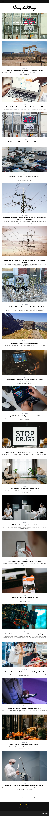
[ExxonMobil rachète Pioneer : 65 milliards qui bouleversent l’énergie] (24, 53)
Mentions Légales (22, 807)
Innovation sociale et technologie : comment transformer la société (24, 107)
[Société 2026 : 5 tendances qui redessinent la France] (24, 727)
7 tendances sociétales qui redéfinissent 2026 (24, 525)
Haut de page (44, 813)
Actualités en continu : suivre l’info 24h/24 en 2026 (24, 597)
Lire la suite (24, 30)
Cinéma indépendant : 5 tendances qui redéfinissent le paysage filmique (24, 634)
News (24, 20)
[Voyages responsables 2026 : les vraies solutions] (24, 326)
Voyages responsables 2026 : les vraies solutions (24, 343)
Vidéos (28, 807)
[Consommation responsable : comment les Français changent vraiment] (24, 654)
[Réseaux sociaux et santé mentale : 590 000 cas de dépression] (24, 691)
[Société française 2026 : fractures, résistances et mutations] (24, 124)
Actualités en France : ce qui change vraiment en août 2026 (24, 177)
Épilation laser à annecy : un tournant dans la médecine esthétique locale (24, 785)
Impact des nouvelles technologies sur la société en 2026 (24, 416)
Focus (24, 377)
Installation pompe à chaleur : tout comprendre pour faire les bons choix (24, 307)
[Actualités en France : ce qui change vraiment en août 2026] (24, 159)
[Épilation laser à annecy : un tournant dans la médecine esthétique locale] (24, 766)
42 (30, 797)
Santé (24, 486)
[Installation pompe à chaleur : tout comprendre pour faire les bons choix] (24, 285)
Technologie (24, 215)
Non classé (24, 104)
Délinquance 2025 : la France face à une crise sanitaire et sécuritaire (24, 452)
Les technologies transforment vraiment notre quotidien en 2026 (24, 561)
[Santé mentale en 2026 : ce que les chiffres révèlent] (24, 471)
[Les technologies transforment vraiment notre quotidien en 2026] (24, 544)
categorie (24, 522)
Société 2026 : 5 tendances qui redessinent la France (24, 744)
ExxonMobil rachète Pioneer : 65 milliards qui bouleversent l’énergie (25, 70)
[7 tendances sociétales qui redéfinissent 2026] (24, 507)
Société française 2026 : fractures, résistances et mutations (24, 142)
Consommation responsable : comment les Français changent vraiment (24, 672)
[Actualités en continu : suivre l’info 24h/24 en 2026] (24, 580)
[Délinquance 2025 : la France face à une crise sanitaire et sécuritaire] (24, 435)
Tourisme (24, 341)
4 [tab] (42, 25)
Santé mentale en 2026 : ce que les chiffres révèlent (24, 488)
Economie (24, 68)
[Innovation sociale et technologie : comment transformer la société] (24, 89)
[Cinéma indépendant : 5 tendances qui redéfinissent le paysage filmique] (24, 616)
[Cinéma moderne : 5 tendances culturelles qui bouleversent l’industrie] (24, 362)
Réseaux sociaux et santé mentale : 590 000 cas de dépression (24, 708)
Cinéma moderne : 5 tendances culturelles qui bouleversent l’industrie (24, 379)
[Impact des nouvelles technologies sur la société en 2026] (24, 398)
